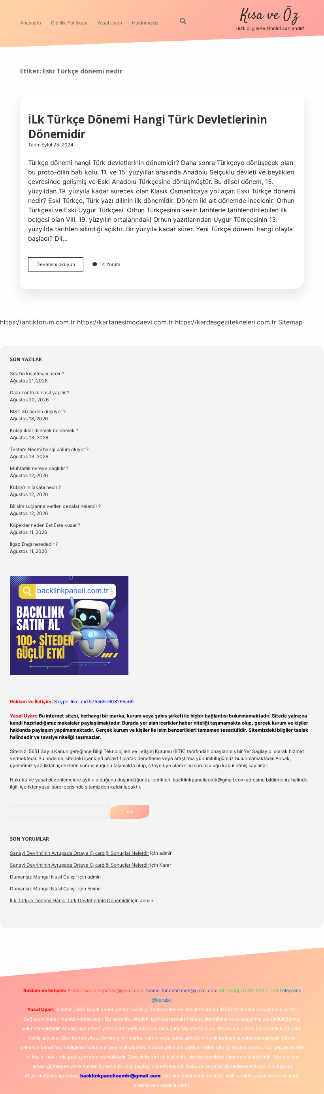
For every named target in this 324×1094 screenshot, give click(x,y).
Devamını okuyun (59, 266)
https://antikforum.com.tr (37, 322)
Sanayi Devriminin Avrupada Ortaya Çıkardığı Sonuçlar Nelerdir (79, 853)
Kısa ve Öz (270, 15)
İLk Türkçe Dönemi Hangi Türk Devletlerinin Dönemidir (147, 126)
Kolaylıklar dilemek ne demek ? (44, 430)
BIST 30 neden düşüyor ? (38, 411)
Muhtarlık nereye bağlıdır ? (39, 468)
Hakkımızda (145, 23)
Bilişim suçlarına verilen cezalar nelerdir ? (55, 506)
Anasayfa (30, 23)
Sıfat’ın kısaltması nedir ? (37, 374)
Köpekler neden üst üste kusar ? (45, 525)
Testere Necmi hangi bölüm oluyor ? (49, 449)
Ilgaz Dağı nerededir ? (34, 544)
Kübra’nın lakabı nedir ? (35, 487)
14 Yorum (110, 264)
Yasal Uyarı (109, 23)
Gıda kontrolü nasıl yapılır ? (39, 392)
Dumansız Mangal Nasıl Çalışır (43, 877)
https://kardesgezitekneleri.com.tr (225, 322)
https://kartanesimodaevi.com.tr (125, 322)
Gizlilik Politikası (69, 23)
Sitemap (290, 322)
